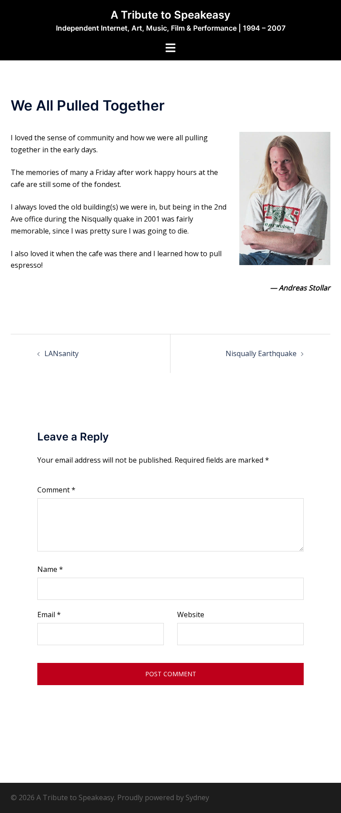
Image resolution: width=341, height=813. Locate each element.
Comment (56, 490)
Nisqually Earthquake (261, 353)
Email (49, 614)
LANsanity (61, 353)
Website (190, 614)
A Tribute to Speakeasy (170, 14)
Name (50, 569)
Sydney (197, 797)
